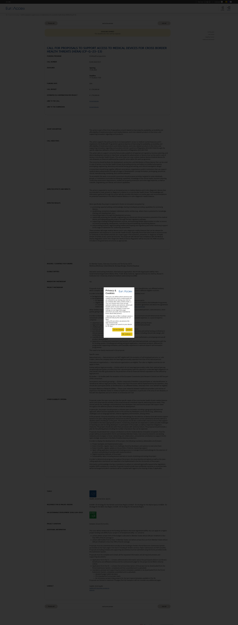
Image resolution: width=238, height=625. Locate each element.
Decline (129, 329)
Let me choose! (118, 329)
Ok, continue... (127, 334)
